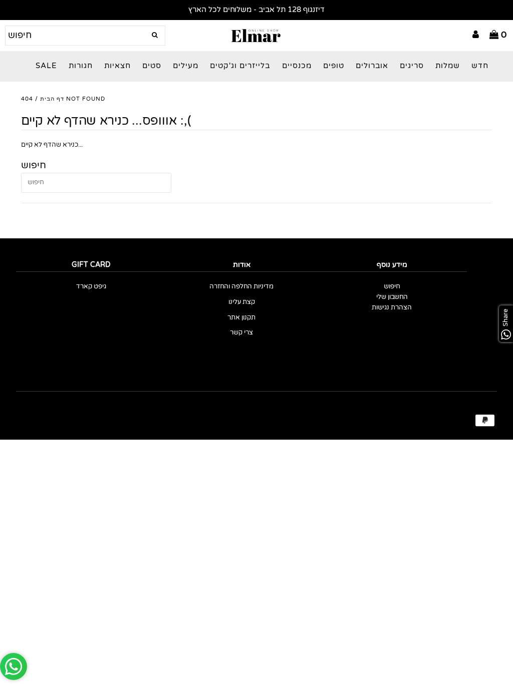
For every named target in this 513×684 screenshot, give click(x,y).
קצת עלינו (241, 302)
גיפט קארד (91, 286)
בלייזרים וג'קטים (240, 66)
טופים (333, 66)
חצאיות (117, 66)
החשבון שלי (392, 297)
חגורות (81, 66)
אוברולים (372, 66)
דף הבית (52, 99)
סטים (151, 66)
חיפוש (392, 286)
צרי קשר (241, 332)
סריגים (412, 66)
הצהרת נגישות (392, 307)
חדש (479, 66)
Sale (46, 66)
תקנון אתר (241, 317)
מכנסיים (297, 66)
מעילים (185, 66)
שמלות (447, 66)
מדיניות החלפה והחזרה (241, 286)
